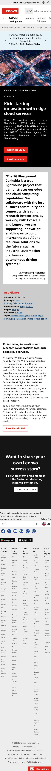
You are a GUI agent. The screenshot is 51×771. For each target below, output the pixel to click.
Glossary (36, 715)
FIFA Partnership (3, 650)
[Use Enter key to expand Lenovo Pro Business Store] (38, 2)
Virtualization (40, 319)
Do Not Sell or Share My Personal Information (24, 750)
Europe (15, 310)
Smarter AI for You (14, 574)
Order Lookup (47, 592)
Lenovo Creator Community (36, 574)
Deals (14, 660)
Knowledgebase (36, 722)
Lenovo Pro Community (36, 587)
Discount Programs (25, 642)
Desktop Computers (14, 585)
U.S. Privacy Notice (14, 754)
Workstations (14, 594)
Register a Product (47, 602)
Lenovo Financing (36, 632)
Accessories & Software (14, 630)
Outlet (14, 656)
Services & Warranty (14, 642)
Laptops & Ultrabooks (14, 564)
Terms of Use (37, 754)
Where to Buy (36, 708)
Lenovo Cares (3, 635)
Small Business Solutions (25, 565)
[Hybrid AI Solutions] (21, 27)
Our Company (3, 557)
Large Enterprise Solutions (25, 579)
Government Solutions (25, 592)
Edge (22, 307)
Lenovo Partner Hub (36, 691)
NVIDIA (18, 313)
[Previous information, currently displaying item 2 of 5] (6, 40)
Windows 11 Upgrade (14, 692)
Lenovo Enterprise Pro (36, 611)
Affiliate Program (36, 655)
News (3, 564)
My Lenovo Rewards (36, 622)
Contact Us (47, 561)
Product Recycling (3, 603)
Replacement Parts (47, 612)
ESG (2, 595)
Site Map (26, 754)
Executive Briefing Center (3, 625)
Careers (3, 642)
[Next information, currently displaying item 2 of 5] (45, 40)
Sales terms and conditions (35, 758)
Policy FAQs (47, 568)
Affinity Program (36, 665)
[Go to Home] (10, 11)
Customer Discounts (36, 643)
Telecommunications (23, 303)
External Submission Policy (14, 758)
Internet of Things (24, 319)
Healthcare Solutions (25, 604)
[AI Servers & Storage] (43, 27)
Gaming (14, 600)
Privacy (16, 747)
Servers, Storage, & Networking (14, 616)
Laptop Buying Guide (36, 700)
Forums (47, 642)
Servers (29, 307)
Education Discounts (25, 630)
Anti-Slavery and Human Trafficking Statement (25, 762)
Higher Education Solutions (25, 617)
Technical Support (47, 623)
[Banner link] (25, 37)
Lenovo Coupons (14, 667)
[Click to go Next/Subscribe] (36, 524)
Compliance (3, 590)
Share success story (25, 489)
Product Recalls (3, 613)
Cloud (34, 316)
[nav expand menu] (3, 18)
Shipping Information (47, 583)
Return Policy (47, 574)
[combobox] (29, 11)
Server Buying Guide (36, 731)
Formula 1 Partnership (3, 660)
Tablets (14, 606)
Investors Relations (3, 572)
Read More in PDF (15, 428)
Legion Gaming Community (36, 560)
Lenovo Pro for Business (36, 599)
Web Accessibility (3, 582)
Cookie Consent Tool (28, 747)
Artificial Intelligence (20, 316)
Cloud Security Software (14, 679)
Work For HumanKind (3, 672)
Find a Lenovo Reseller (47, 634)
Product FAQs (14, 651)
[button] (43, 2)
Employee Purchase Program (36, 678)
